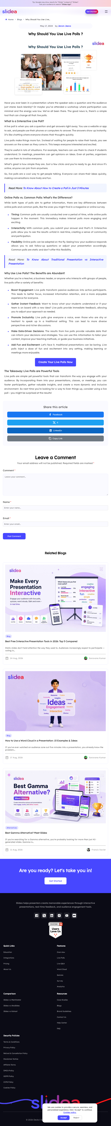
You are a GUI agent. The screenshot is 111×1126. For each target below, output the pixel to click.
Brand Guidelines (64, 1011)
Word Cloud (62, 969)
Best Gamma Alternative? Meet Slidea (26, 832)
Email (7, 518)
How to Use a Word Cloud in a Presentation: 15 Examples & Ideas (41, 740)
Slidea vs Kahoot (10, 1011)
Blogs (59, 1006)
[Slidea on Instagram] (59, 915)
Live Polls (61, 958)
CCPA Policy (8, 1082)
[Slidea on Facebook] (37, 915)
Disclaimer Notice (10, 1059)
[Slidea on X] (44, 915)
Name (7, 502)
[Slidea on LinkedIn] (52, 915)
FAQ (58, 1028)
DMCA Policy (8, 1070)
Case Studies (62, 1000)
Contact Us (61, 1017)
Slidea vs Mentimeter (12, 1000)
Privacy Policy (9, 1047)
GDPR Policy (8, 1076)
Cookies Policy (9, 1088)
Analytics (61, 986)
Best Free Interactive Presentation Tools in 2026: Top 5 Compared (41, 641)
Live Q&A (61, 963)
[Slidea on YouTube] (67, 915)
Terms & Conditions (11, 1042)
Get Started (92, 11)
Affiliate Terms (9, 1065)
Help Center (62, 1023)
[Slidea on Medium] (74, 915)
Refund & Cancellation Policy (15, 1053)
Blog (8, 636)
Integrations (8, 958)
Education (7, 952)
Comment (9, 470)
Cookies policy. (69, 1112)
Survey (60, 981)
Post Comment (14, 536)
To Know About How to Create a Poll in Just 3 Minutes (56, 188)
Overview (61, 952)
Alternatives (12, 828)
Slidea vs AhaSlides (11, 1006)
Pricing (6, 963)
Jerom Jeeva (64, 26)
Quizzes (60, 975)
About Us (7, 969)
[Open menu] (106, 11)
